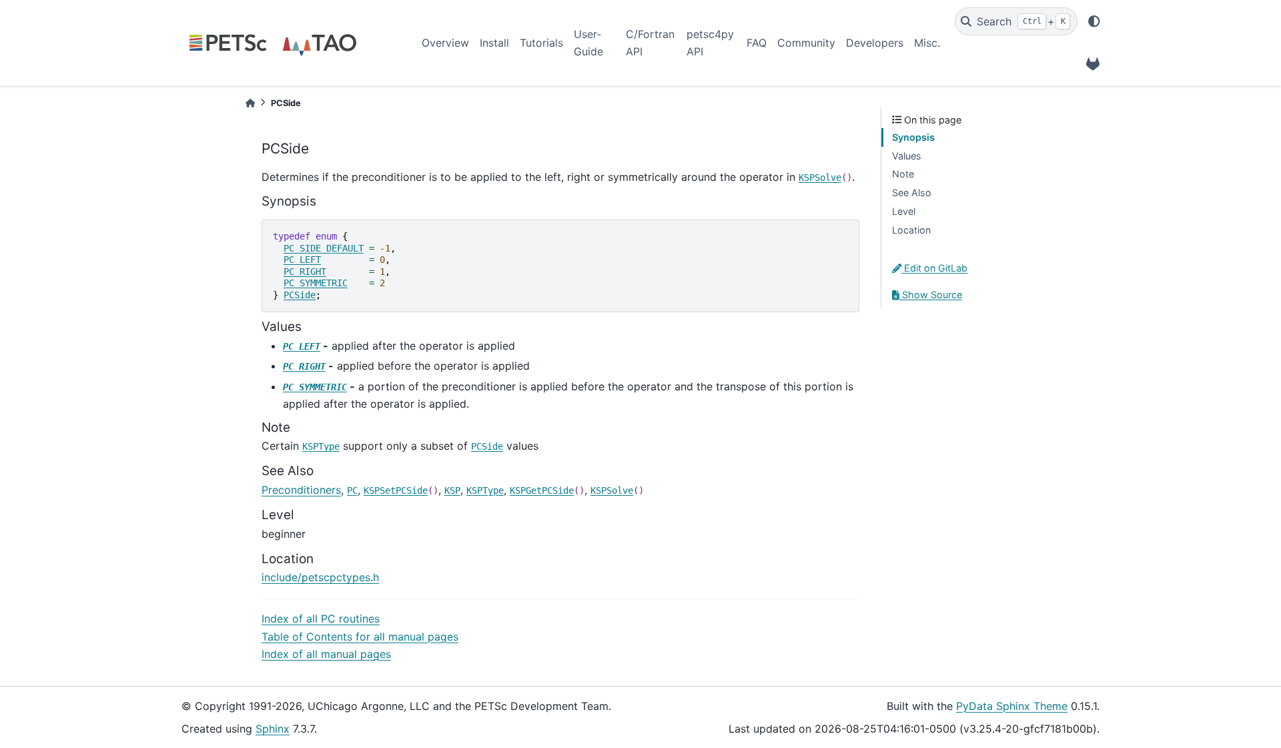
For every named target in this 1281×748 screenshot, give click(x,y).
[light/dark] (1094, 21)
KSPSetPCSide (396, 490)
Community (806, 42)
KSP (452, 490)
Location (911, 230)
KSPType (321, 446)
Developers (874, 42)
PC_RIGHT (305, 271)
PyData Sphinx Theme (1012, 706)
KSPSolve (820, 177)
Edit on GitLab (934, 268)
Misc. (927, 42)
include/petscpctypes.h (320, 577)
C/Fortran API (650, 42)
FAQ (757, 42)
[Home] (250, 103)
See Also (911, 192)
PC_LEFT (302, 259)
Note (903, 173)
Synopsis (913, 137)
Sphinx (273, 728)
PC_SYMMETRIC (316, 283)
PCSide (300, 295)
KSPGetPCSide (542, 490)
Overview (445, 42)
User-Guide (588, 42)
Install (494, 42)
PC (352, 490)
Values (906, 155)
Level (903, 211)
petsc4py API (710, 42)
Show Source (930, 294)
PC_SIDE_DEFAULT (324, 248)
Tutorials (541, 42)
